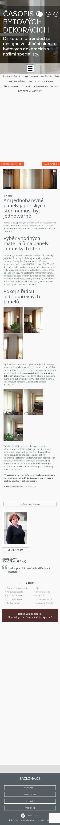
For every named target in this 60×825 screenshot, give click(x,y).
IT (56, 14)
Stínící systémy (30, 76)
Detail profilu (15, 549)
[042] (13, 358)
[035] (33, 332)
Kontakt (30, 801)
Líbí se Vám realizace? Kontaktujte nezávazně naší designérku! (30, 615)
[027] (13, 332)
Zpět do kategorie (30, 504)
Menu (30, 68)
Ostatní (25, 86)
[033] (33, 413)
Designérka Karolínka (30, 91)
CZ (40, 14)
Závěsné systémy (50, 76)
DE (48, 14)
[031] (13, 413)
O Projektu (30, 787)
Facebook (54, 171)
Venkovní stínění (16, 81)
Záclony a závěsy (10, 76)
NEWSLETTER (30, 794)
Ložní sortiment (10, 86)
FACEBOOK (30, 808)
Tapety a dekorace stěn (40, 81)
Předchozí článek (12, 164)
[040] (13, 440)
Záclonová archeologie (45, 86)
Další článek (50, 164)
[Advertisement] (30, 126)
